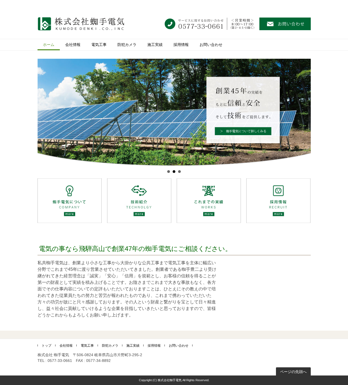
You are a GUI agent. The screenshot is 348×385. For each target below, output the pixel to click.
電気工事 (99, 44)
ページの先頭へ (293, 372)
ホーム (48, 44)
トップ (46, 345)
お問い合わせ (211, 44)
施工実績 (155, 44)
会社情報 (72, 44)
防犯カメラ (126, 44)
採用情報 (181, 44)
